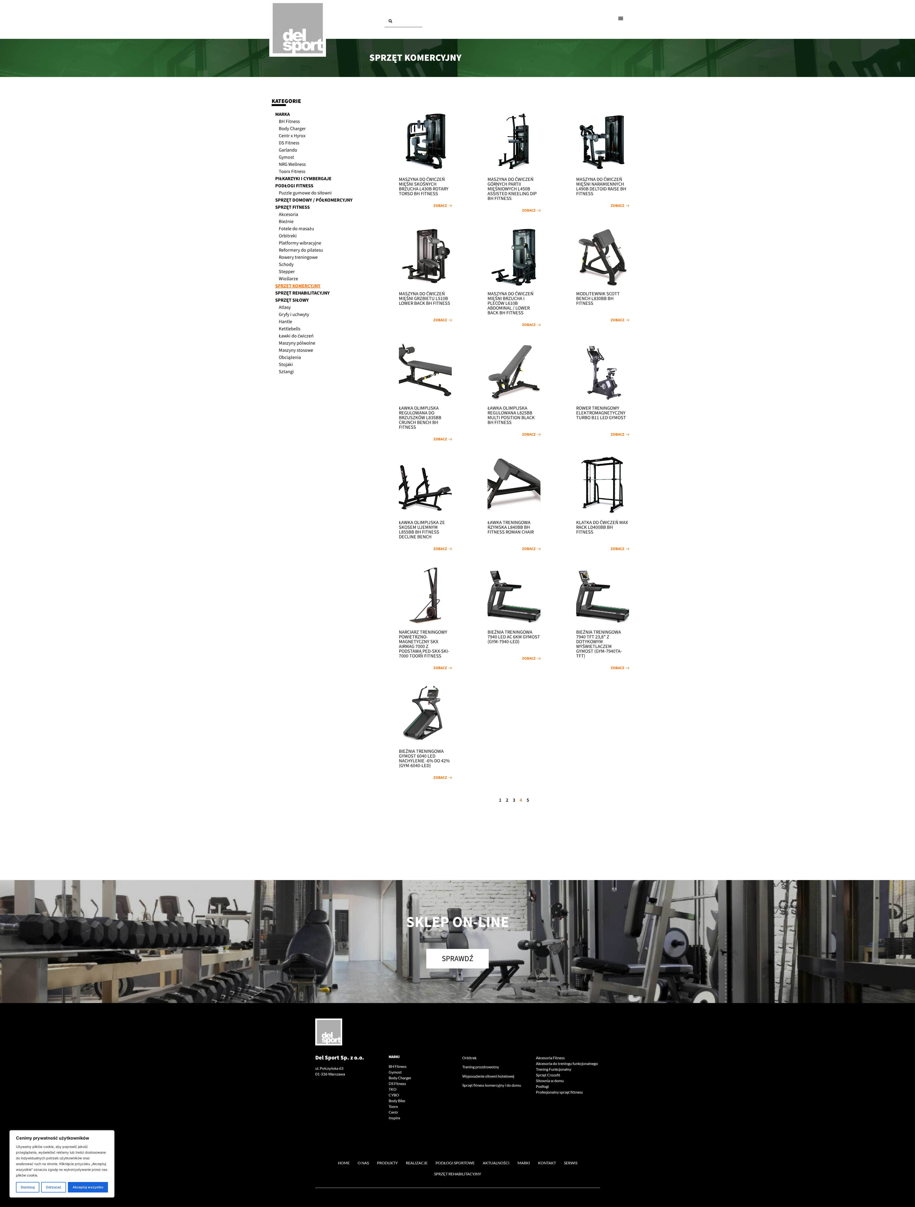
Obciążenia (290, 357)
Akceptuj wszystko (88, 1187)
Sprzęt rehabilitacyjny (302, 293)
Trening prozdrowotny (480, 1066)
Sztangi (286, 371)
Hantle (285, 321)
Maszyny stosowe (296, 350)
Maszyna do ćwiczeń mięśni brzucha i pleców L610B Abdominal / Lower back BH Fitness (511, 303)
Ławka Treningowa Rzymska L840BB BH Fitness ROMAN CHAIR (511, 527)
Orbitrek (469, 1057)
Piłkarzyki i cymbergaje (303, 178)
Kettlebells (289, 329)
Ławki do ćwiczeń (296, 336)
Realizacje (416, 1163)
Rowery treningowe (298, 257)
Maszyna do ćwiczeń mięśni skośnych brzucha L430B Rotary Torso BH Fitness (423, 186)
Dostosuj (28, 1187)
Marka (282, 114)
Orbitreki (288, 236)
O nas (363, 1163)
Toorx (393, 1106)
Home (344, 1163)
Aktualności (496, 1163)
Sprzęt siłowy (292, 300)
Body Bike (397, 1100)
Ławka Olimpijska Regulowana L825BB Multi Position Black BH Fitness (511, 415)
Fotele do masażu (296, 228)
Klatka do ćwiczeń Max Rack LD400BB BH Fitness (602, 527)
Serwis (570, 1163)
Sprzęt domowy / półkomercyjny (314, 200)
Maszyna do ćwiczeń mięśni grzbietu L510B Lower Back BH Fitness (424, 298)
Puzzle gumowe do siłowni (305, 193)
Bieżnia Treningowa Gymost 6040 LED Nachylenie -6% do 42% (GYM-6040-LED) (424, 758)
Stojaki (286, 364)
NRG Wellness (292, 164)
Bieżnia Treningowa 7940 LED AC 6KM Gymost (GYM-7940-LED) (514, 637)
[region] (62, 1163)
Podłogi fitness (294, 186)
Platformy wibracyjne (300, 243)
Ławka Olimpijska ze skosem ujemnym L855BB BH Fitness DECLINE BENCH (422, 529)
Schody (286, 264)
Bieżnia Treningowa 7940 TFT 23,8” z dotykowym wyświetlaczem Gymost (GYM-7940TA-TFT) (599, 644)
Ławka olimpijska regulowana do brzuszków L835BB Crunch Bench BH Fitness (420, 418)
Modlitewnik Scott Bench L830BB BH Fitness (598, 298)
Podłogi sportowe (455, 1163)
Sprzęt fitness (292, 207)
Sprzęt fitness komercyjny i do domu (491, 1085)
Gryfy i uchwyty (294, 314)
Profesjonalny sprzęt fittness (559, 1092)
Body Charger (292, 128)
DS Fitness (289, 143)
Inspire (394, 1117)
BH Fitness (289, 121)
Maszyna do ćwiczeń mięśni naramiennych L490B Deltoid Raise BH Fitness (601, 186)
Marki (394, 1056)
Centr (393, 1112)
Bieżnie (286, 221)
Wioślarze (288, 278)
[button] (621, 18)
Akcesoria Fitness (550, 1057)
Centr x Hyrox (292, 135)
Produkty (387, 1163)
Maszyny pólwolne (297, 343)
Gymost (286, 157)
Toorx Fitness (292, 171)
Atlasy (285, 307)
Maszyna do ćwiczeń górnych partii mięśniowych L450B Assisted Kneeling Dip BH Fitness (512, 189)
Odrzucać (53, 1187)
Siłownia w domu (550, 1080)
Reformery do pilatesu (301, 250)
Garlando (288, 150)
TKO (392, 1089)
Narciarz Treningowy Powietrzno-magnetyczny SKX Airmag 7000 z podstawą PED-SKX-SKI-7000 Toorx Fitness (424, 644)
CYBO (394, 1095)
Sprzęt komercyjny (297, 286)
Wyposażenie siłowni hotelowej (488, 1076)
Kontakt (547, 1163)
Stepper (287, 271)
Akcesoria (288, 214)
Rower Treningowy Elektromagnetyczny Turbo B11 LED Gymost (601, 413)
